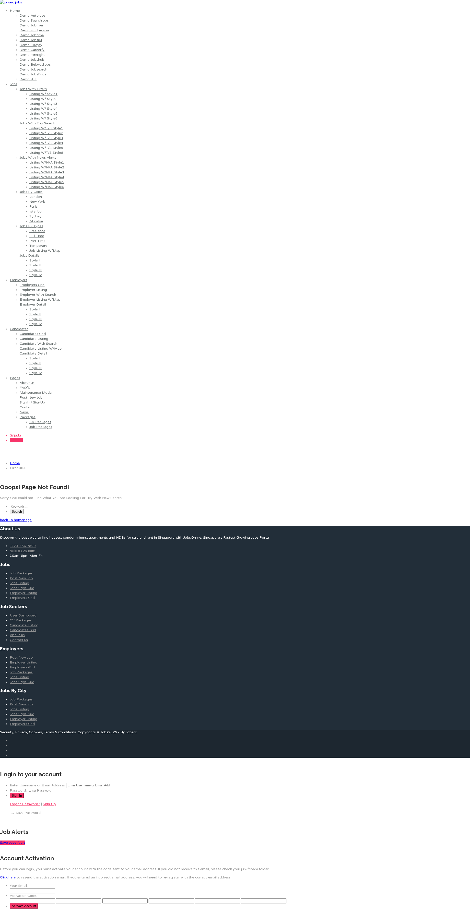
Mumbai (36, 221)
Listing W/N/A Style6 (46, 187)
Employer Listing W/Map (40, 299)
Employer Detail (33, 304)
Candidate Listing (34, 339)
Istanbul (35, 211)
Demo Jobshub (32, 60)
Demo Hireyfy (31, 45)
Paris (33, 206)
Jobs (13, 84)
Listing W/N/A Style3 (46, 172)
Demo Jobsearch (33, 69)
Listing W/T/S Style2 (46, 133)
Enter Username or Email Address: (38, 785)
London (35, 197)
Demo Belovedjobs (35, 64)
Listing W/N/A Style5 (46, 182)
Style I (34, 260)
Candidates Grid (33, 334)
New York (37, 202)
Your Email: (19, 886)
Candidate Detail (33, 353)
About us (27, 383)
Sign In (15, 435)
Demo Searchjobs (34, 20)
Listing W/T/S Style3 (46, 138)
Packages (27, 417)
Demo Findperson (34, 30)
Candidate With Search (38, 344)
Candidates (19, 329)
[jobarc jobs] (11, 2)
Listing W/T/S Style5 (46, 148)
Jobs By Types (31, 226)
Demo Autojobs (33, 15)
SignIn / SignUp (32, 402)
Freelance (37, 231)
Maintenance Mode (36, 393)
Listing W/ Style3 (43, 104)
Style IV (35, 275)
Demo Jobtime (32, 35)
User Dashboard (23, 615)
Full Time (36, 236)
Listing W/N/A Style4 (46, 177)
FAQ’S (25, 388)
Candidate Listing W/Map (41, 348)
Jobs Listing (19, 583)
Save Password (28, 813)
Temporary (38, 246)
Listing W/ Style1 (43, 94)
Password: (18, 790)
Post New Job (31, 397)
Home (15, 11)
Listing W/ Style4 (43, 109)
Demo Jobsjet (31, 40)
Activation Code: (23, 896)
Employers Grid (32, 285)
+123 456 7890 (23, 546)
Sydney (35, 216)
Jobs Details (29, 255)
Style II (35, 265)
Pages (15, 378)
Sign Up (16, 440)
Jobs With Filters (33, 89)
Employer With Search (38, 295)
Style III (35, 270)
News (24, 412)
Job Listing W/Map (44, 251)
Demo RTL (28, 79)
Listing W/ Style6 (43, 118)
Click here (8, 877)
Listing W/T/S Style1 (46, 128)
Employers (18, 280)
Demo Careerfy (32, 50)
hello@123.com (22, 551)
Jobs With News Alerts (38, 157)
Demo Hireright (32, 55)
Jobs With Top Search (37, 123)
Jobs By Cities (31, 192)
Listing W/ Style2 (43, 99)
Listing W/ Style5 (43, 113)
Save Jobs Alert (12, 843)
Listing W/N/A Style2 (46, 167)
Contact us (19, 640)
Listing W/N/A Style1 (46, 162)
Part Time (37, 241)
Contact (26, 407)
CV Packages (40, 422)
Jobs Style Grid (22, 588)
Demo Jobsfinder (34, 74)
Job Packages (40, 427)
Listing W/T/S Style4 (46, 143)
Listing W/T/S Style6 (46, 153)
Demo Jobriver (31, 25)
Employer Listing (33, 290)
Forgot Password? (25, 804)
